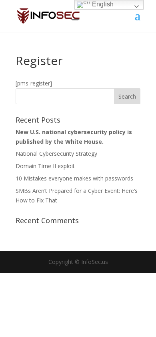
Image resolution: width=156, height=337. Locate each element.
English (102, 4)
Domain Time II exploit (45, 166)
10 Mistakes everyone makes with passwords (74, 178)
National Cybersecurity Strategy (56, 153)
